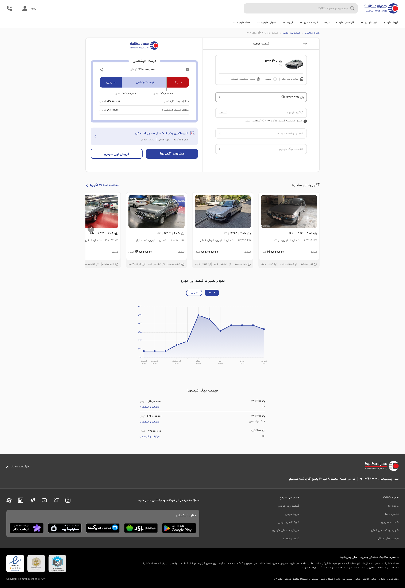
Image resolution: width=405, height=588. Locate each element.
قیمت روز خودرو (288, 506)
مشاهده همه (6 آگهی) (104, 185)
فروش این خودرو (116, 154)
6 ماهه (212, 292)
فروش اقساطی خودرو (285, 530)
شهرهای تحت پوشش (385, 530)
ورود (33, 8)
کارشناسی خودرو (345, 22)
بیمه (326, 22)
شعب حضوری (390, 522)
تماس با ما (392, 514)
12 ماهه (194, 293)
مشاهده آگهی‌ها (172, 153)
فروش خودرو (391, 22)
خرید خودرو (292, 514)
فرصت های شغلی (388, 539)
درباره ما (393, 506)
